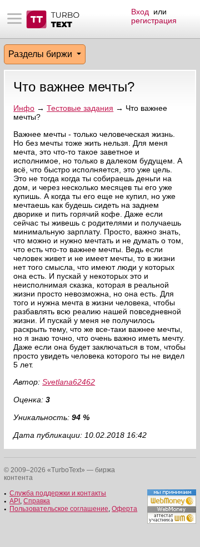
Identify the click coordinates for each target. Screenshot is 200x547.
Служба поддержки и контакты (57, 493)
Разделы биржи (41, 54)
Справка (36, 501)
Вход (140, 11)
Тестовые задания (80, 108)
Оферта (124, 509)
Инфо (23, 108)
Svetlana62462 (68, 381)
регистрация (154, 20)
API (14, 501)
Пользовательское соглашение (58, 509)
